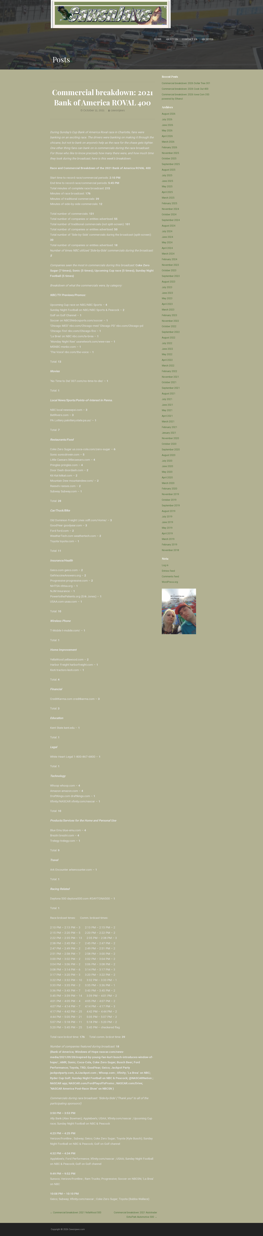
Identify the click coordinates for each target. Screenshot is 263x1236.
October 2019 (169, 499)
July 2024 (167, 231)
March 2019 (168, 539)
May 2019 (167, 527)
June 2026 (167, 125)
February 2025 (169, 203)
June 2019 (167, 522)
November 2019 (170, 494)
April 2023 (167, 304)
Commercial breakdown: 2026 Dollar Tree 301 (186, 83)
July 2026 (167, 119)
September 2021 (171, 388)
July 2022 (167, 343)
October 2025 (169, 158)
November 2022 (170, 320)
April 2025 (167, 192)
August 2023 (168, 281)
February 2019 (169, 544)
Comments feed (170, 576)
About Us (172, 39)
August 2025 (168, 169)
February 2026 (169, 147)
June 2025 (167, 181)
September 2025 (171, 164)
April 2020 (167, 477)
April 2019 (167, 533)
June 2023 (167, 292)
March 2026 (168, 141)
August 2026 (168, 113)
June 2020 (167, 466)
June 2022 (167, 348)
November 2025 (170, 153)
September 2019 (171, 505)
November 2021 (170, 376)
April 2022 (167, 360)
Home (157, 39)
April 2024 (167, 248)
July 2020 (167, 460)
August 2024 (168, 225)
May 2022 (167, 354)
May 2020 (167, 471)
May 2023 (167, 298)
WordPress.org (170, 582)
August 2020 (168, 455)
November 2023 (170, 264)
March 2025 (168, 197)
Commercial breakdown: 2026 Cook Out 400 (185, 88)
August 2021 (168, 393)
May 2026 (167, 130)
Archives (207, 39)
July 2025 (167, 175)
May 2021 (167, 410)
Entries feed (168, 570)
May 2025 (167, 186)
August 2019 (168, 511)
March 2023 (168, 309)
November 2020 (170, 438)
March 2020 (168, 483)
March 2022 (168, 365)
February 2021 (169, 427)
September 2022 (171, 332)
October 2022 (169, 326)
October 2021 (169, 382)
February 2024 (169, 259)
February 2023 (169, 315)
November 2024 (170, 209)
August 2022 (168, 337)
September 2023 (171, 276)
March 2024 (168, 253)
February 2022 (169, 371)
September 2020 (171, 449)
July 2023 (167, 287)
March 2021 (168, 421)
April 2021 (167, 415)
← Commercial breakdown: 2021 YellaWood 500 (75, 1212)
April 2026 (167, 136)
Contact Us (189, 39)
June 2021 (167, 404)
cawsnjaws (118, 110)
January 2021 (169, 432)
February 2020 (169, 488)
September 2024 (171, 220)
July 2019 (167, 516)
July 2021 (167, 399)
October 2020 (169, 443)
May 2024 (167, 242)
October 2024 (169, 214)
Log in (165, 565)
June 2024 (167, 237)
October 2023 (169, 270)
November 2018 (170, 550)
